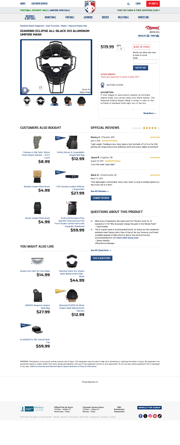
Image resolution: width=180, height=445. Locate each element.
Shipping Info (94, 417)
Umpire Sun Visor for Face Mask (35, 271)
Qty (119, 45)
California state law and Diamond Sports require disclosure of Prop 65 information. (63, 366)
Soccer (105, 17)
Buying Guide (115, 85)
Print (153, 36)
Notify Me (140, 68)
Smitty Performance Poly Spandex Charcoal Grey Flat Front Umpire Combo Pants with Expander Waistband (69, 222)
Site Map (56, 417)
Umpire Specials (60, 10)
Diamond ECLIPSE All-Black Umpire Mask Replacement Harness (71, 308)
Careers (113, 417)
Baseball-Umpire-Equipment (32, 26)
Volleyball (123, 17)
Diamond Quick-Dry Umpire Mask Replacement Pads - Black (71, 274)
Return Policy (84, 417)
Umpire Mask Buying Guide (127, 238)
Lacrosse (88, 17)
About (23, 4)
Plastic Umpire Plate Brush (37, 218)
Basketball (50, 17)
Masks (64, 26)
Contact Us (104, 417)
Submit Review (101, 198)
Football (69, 17)
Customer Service (39, 4)
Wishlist (142, 36)
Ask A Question (101, 258)
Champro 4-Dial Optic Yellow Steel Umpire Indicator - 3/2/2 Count (36, 155)
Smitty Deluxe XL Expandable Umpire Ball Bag (70, 153)
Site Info (64, 417)
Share (25, 90)
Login (138, 4)
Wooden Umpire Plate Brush (37, 186)
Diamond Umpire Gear (78, 26)
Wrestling (143, 17)
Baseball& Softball (30, 17)
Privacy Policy (73, 417)
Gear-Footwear (52, 26)
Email (135, 58)
